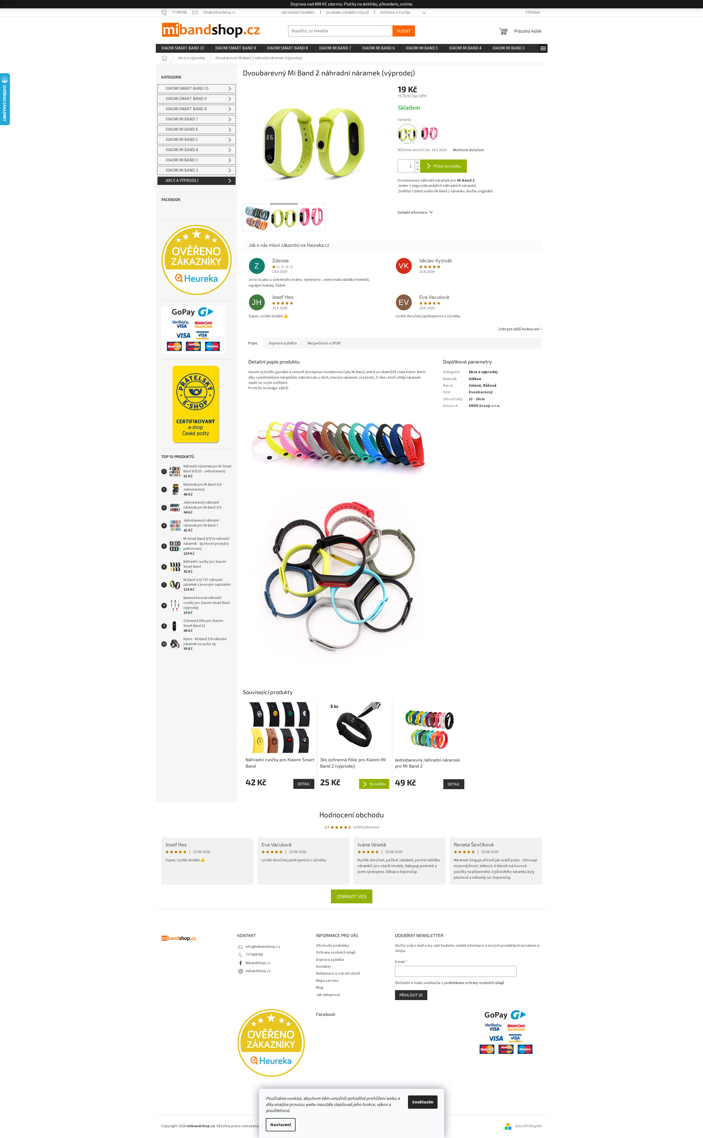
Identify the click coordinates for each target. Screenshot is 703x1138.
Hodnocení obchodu (351, 814)
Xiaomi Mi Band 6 (182, 129)
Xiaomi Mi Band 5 (182, 140)
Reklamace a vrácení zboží (338, 973)
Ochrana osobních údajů (347, 12)
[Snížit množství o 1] (417, 169)
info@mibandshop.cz (263, 946)
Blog (319, 987)
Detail (304, 783)
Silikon (475, 379)
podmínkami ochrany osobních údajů (474, 983)
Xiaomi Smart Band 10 (187, 88)
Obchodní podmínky (298, 12)
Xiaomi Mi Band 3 (182, 160)
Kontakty (323, 966)
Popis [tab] (253, 343)
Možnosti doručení (468, 150)
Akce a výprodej (182, 181)
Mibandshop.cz (258, 963)
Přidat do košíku (447, 166)
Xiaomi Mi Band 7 (182, 119)
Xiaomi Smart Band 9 (186, 99)
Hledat (403, 30)
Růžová (489, 385)
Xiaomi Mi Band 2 (182, 170)
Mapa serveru (327, 980)
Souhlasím (422, 1102)
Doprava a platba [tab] (283, 343)
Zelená (475, 385)
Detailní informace (413, 212)
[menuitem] (182, 48)
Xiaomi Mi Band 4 (182, 150)
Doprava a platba (395, 12)
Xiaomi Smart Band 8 (186, 109)
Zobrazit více (352, 896)
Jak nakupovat (328, 995)
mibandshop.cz (258, 971)
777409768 (254, 955)
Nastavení (280, 1125)
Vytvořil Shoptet (528, 1126)
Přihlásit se (411, 995)
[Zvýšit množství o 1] (417, 163)
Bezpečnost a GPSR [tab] (324, 343)
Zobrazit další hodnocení (518, 329)
